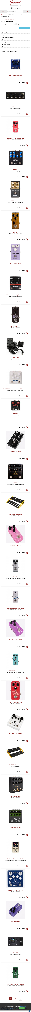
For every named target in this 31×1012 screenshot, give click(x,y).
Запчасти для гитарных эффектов (9, 51)
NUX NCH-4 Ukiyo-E (15, 545)
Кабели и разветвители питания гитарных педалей (13, 49)
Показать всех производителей (15, 995)
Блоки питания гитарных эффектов (10, 46)
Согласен (21, 1008)
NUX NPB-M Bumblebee (15, 514)
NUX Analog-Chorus (15, 263)
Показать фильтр (24, 28)
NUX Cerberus (15, 107)
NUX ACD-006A (15, 357)
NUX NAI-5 (15, 483)
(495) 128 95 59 (15, 7)
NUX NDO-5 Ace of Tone (15, 733)
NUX (10, 14)
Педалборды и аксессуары (8, 35)
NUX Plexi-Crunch (15, 201)
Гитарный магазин (16, 14)
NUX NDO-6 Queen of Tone (15, 890)
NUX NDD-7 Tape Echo (15, 827)
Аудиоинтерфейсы (6, 44)
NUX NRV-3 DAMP (15, 921)
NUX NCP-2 (15, 576)
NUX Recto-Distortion (15, 451)
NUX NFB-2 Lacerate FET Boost (15, 608)
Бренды (2, 14)
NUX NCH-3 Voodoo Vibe (15, 702)
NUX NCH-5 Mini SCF (15, 326)
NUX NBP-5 (15, 169)
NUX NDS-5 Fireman (15, 796)
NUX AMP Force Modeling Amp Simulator (15, 295)
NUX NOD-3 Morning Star (15, 670)
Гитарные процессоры (7, 39)
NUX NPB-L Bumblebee (15, 764)
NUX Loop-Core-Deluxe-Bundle (15, 858)
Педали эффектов (6, 32)
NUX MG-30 (15, 952)
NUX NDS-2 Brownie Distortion (15, 138)
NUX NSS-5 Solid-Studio (15, 75)
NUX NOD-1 (16, 232)
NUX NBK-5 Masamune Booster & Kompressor (15, 389)
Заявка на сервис (15, 8)
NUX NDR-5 (15, 413)
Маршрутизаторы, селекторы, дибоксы (11, 42)
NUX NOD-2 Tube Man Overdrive (15, 984)
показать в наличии (24, 24)
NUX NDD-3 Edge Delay (15, 639)
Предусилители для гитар (7, 37)
